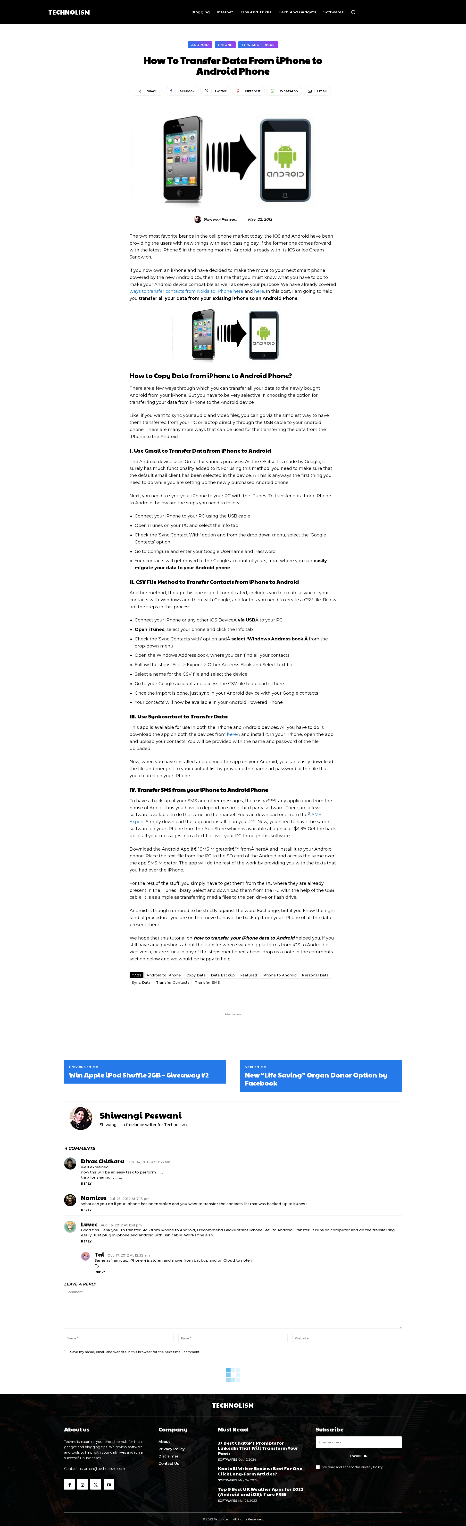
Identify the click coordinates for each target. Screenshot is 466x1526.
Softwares (227, 1459)
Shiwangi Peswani (220, 219)
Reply (86, 1183)
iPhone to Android (279, 975)
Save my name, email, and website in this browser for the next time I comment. (135, 1352)
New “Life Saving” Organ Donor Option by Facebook (316, 1079)
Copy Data (196, 975)
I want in (358, 1456)
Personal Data (315, 975)
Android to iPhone (164, 975)
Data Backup (223, 975)
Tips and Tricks (258, 45)
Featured (248, 975)
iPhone (225, 45)
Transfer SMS (207, 982)
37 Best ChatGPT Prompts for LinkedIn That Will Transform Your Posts (258, 1448)
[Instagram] (82, 1484)
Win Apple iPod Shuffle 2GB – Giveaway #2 (139, 1075)
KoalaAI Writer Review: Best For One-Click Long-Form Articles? (261, 1471)
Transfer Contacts (173, 982)
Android (200, 45)
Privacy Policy (372, 1467)
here (238, 291)
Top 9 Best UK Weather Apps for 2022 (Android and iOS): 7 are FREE (261, 1491)
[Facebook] (69, 1484)
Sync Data (141, 982)
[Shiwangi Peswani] (198, 219)
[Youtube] (109, 1484)
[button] (353, 12)
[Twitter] (95, 1484)
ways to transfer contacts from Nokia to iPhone (181, 291)
